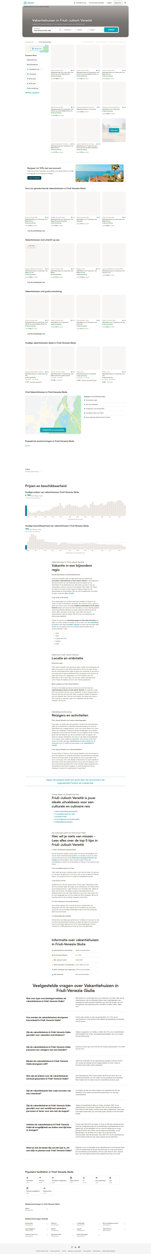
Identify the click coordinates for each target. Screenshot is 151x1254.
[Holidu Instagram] (72, 1247)
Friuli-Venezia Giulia (45, 42)
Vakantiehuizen (29, 42)
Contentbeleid (96, 1251)
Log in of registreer (34, 178)
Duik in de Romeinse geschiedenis (66, 811)
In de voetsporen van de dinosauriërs (67, 819)
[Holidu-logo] (32, 2)
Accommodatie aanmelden (96, 3)
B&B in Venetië (74, 624)
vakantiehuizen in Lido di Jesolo (80, 741)
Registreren (118, 3)
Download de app (81, 3)
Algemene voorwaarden (74, 1251)
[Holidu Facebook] (79, 1247)
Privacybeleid (87, 1251)
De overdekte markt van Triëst (65, 814)
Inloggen (109, 3)
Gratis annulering (32, 88)
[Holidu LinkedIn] (75, 1247)
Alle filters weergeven (32, 93)
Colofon (64, 1251)
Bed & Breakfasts (32, 64)
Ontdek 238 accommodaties (53, 430)
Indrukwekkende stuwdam (64, 822)
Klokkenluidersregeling (108, 1251)
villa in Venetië (69, 593)
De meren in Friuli (60, 816)
